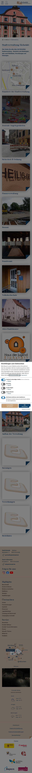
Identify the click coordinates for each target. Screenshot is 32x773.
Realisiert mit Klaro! (26, 409)
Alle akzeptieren (25, 405)
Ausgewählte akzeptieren (9, 405)
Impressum (24, 375)
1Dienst (8, 381)
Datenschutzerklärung (14, 375)
